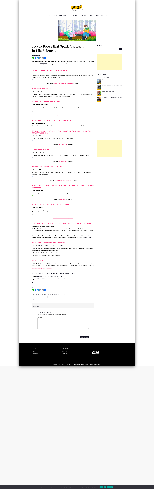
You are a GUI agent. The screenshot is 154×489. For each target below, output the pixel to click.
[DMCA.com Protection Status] (106, 353)
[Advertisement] (109, 62)
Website (74, 331)
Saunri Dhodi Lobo (62, 294)
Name (39, 331)
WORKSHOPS (72, 15)
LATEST (55, 15)
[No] (152, 487)
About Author (38, 261)
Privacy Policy (35, 353)
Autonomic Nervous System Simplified (83, 305)
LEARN (90, 15)
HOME (48, 15)
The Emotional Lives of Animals (63, 180)
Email (56, 331)
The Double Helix (62, 144)
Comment (40, 317)
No (105, 487)
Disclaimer (34, 356)
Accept (101, 487)
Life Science (39, 297)
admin (34, 299)
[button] (106, 15)
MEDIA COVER (83, 15)
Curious (33, 294)
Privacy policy (110, 487)
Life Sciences (54, 294)
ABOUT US (99, 15)
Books (34, 297)
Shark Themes (90, 364)
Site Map (64, 356)
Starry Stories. (87, 237)
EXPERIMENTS (62, 15)
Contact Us (64, 353)
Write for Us (64, 351)
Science (45, 297)
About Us (34, 351)
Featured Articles (39, 294)
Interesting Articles (47, 294)
